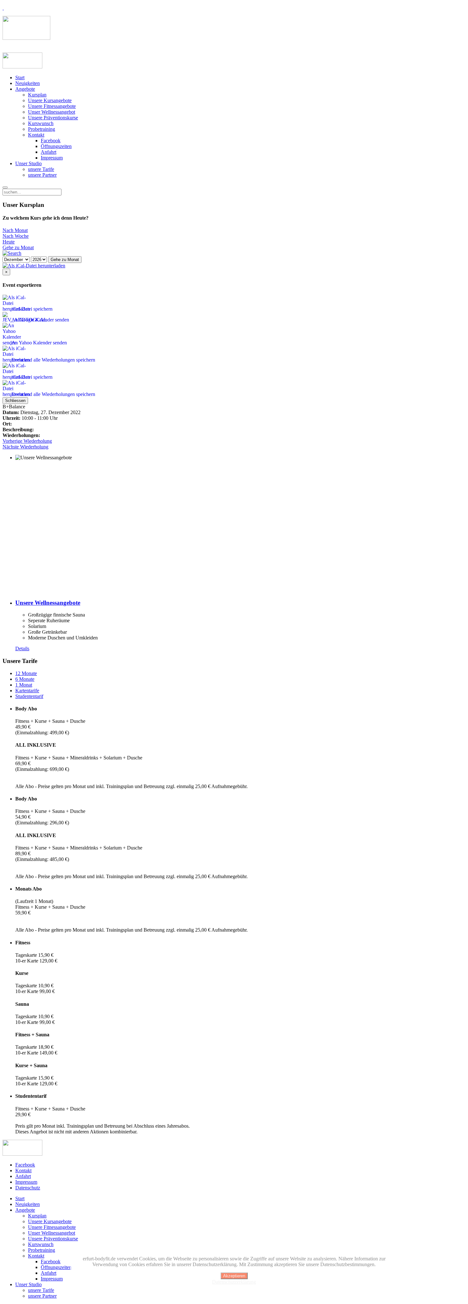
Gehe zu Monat (18, 247)
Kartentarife (27, 690)
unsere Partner (42, 175)
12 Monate (26, 673)
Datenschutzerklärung (234, 1282)
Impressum (52, 157)
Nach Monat (15, 230)
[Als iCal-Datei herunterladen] (34, 265)
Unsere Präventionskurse (53, 117)
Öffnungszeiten (56, 146)
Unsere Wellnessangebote (47, 602)
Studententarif (29, 696)
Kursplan (37, 94)
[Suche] (12, 253)
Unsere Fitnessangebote (52, 106)
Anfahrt (48, 152)
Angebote (25, 89)
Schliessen (15, 400)
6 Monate (24, 679)
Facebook (50, 140)
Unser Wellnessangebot (51, 112)
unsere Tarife (41, 169)
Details (22, 648)
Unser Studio (28, 163)
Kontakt (36, 134)
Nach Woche (16, 236)
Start (20, 77)
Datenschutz (27, 1187)
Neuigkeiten (27, 83)
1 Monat (23, 684)
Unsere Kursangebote (50, 100)
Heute (9, 241)
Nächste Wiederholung (25, 446)
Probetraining (41, 129)
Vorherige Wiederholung (27, 441)
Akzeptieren (234, 1275)
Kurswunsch (40, 123)
